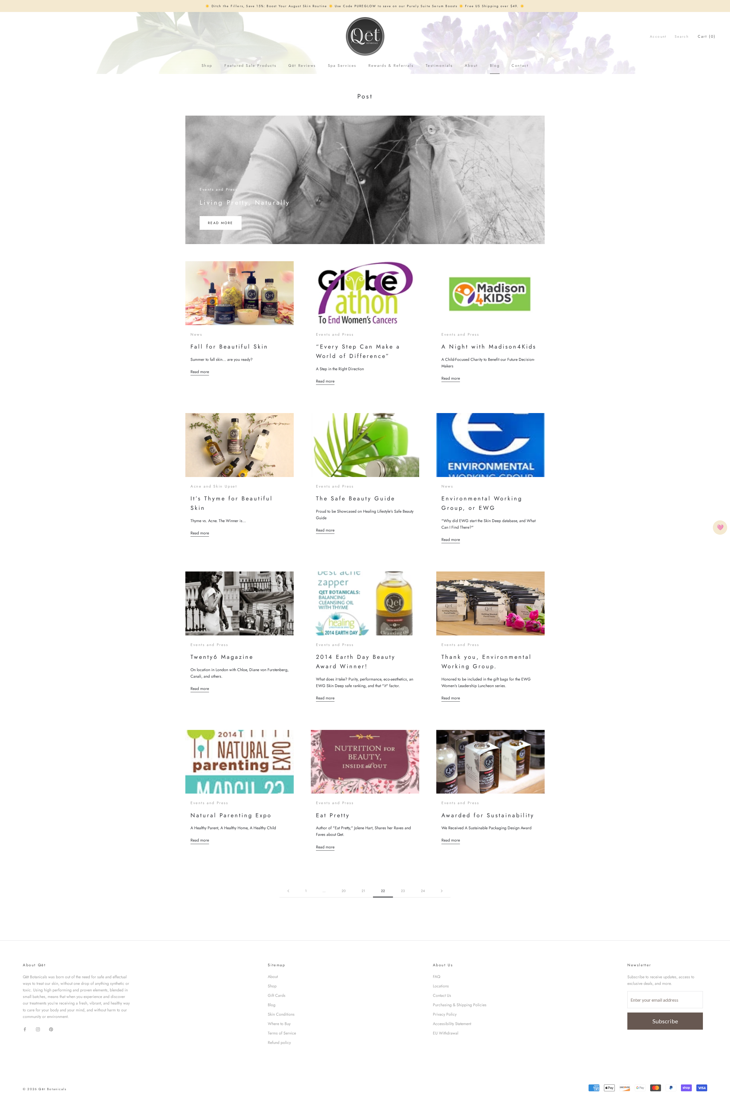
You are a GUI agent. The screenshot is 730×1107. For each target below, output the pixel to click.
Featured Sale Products (250, 65)
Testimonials (439, 65)
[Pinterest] (51, 1029)
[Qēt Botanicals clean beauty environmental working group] (490, 445)
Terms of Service (282, 1033)
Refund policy (279, 1042)
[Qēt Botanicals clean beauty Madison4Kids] (490, 293)
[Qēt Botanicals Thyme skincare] (239, 445)
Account (658, 36)
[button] (720, 527)
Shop (207, 65)
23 (403, 890)
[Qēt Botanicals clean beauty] (239, 603)
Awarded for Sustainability (487, 815)
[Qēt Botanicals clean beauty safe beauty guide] (365, 445)
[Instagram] (38, 1029)
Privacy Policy (445, 1014)
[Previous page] (288, 891)
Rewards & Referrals (390, 65)
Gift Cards (276, 995)
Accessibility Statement (452, 1024)
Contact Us (442, 995)
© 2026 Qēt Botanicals (44, 1089)
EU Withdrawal (445, 1033)
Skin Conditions (281, 1014)
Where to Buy (279, 1024)
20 (344, 890)
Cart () (707, 36)
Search (682, 36)
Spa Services (342, 65)
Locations (441, 986)
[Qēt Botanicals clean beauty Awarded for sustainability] (490, 762)
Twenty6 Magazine (222, 657)
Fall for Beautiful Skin (229, 347)
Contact (520, 65)
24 (423, 890)
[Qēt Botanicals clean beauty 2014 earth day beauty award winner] (365, 603)
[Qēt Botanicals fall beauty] (239, 293)
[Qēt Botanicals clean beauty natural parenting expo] (239, 762)
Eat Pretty (333, 815)
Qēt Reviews (302, 65)
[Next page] (442, 891)
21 (363, 890)
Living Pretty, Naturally (245, 202)
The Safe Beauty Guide (355, 498)
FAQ (436, 976)
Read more (216, 223)
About (471, 65)
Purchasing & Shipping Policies (459, 1005)
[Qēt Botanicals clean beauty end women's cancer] (365, 293)
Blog (495, 65)
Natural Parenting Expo (231, 815)
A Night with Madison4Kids (488, 347)
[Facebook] (25, 1029)
